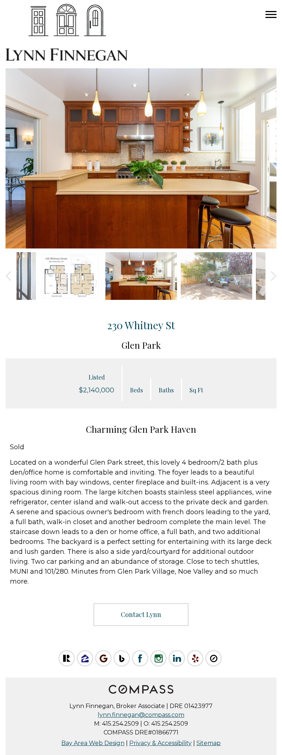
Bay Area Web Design (92, 743)
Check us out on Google (103, 658)
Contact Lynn (141, 614)
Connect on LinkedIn (177, 658)
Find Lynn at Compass (213, 658)
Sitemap (208, 743)
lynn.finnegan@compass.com (141, 714)
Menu (270, 14)
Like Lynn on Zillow (85, 658)
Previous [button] (8, 276)
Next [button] (273, 276)
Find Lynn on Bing (121, 658)
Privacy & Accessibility (160, 743)
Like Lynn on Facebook (140, 658)
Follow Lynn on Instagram (158, 658)
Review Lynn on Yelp (195, 658)
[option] (141, 158)
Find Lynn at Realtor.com (66, 658)
